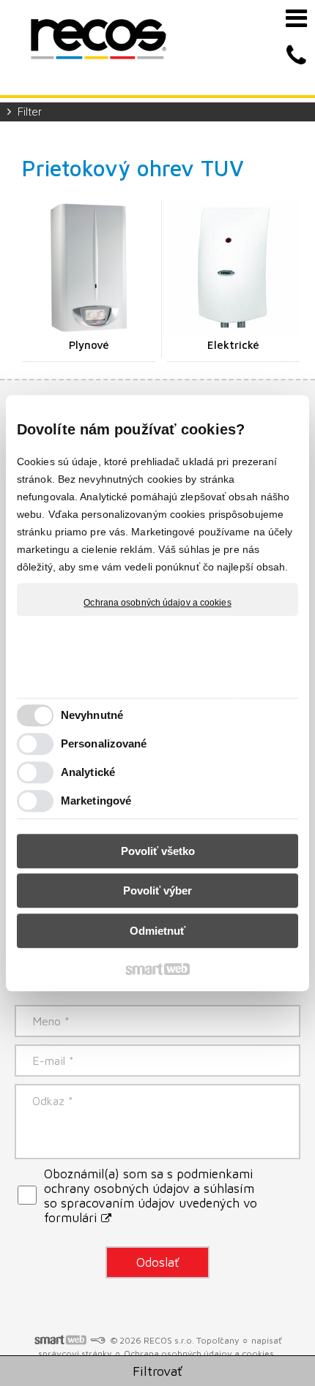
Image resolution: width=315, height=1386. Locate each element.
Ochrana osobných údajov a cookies (157, 603)
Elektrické (233, 345)
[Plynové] (89, 268)
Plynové (89, 345)
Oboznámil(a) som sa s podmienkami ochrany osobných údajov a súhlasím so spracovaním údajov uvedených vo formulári (150, 1196)
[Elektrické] (234, 268)
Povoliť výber (157, 890)
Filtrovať (157, 1371)
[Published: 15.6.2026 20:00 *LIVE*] (97, 1340)
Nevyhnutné (92, 715)
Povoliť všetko (158, 851)
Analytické (88, 772)
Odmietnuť (157, 930)
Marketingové (96, 800)
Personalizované (104, 743)
